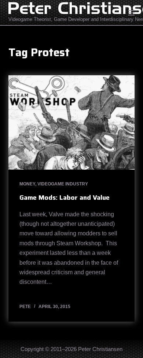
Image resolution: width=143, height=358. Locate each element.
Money (27, 184)
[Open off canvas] (131, 13)
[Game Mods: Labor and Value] (71, 122)
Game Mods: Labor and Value (64, 197)
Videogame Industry (62, 184)
